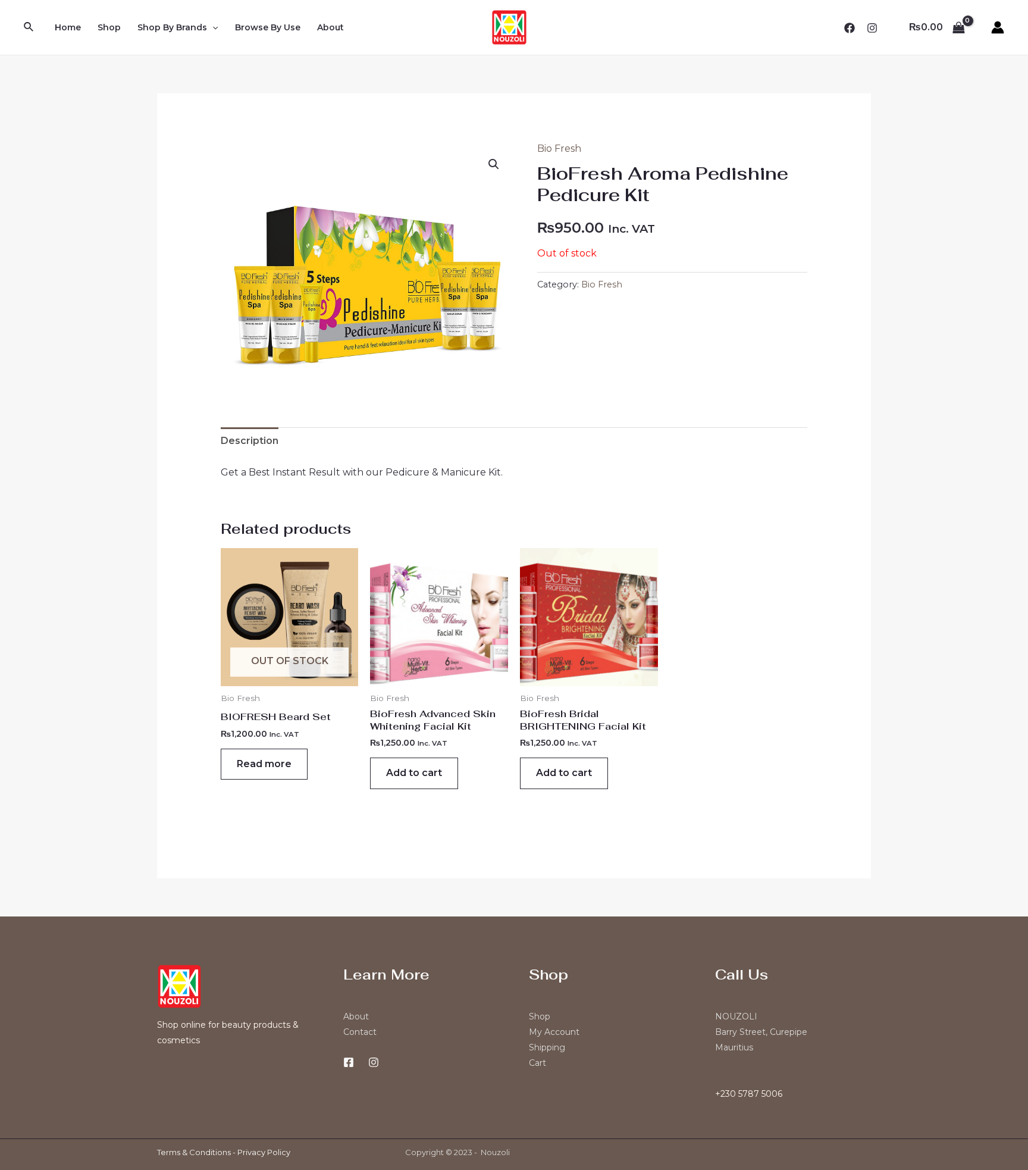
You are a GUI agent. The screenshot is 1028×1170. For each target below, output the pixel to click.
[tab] (249, 441)
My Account (554, 1032)
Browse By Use (267, 27)
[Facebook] (849, 28)
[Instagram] (872, 28)
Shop (109, 27)
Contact (360, 1032)
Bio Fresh (559, 148)
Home (68, 27)
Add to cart (414, 772)
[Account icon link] (997, 27)
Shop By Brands (172, 27)
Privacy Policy (263, 1152)
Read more (264, 763)
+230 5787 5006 (748, 1093)
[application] (212, 27)
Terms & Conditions (194, 1152)
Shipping (547, 1047)
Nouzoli (495, 1152)
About (330, 27)
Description (249, 440)
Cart (537, 1063)
